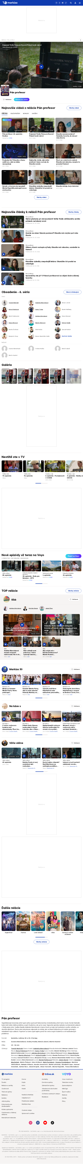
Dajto (24, 1082)
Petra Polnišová (22, 1051)
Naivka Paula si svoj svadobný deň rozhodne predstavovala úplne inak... (30, 764)
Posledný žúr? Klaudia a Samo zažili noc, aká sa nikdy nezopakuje (13, 162)
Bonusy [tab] (26, 113)
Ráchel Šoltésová (45, 1060)
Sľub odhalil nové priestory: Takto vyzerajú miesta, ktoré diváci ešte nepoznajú (29, 653)
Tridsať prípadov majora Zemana (30, 573)
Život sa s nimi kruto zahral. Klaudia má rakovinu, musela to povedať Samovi (68, 162)
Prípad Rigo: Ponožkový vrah (71, 723)
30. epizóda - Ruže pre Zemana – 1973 (31, 577)
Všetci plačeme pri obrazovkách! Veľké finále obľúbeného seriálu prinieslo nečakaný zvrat (53, 220)
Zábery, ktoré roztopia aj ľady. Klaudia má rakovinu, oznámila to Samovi (53, 248)
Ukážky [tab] (35, 113)
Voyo (10, 138)
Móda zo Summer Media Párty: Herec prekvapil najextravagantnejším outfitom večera (10, 691)
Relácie (4, 40)
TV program (6, 1079)
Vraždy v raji (49, 474)
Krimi (23, 1085)
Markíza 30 (15, 669)
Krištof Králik (41, 1055)
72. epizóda (28, 476)
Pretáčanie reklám (28, 1101)
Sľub (7, 626)
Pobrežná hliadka (68, 573)
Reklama (4, 1095)
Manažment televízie (9, 1118)
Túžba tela (5, 474)
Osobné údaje (27, 1110)
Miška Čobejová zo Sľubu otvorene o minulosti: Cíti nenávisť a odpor (21, 629)
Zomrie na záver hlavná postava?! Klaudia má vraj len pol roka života (52, 234)
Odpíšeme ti (26, 1098)
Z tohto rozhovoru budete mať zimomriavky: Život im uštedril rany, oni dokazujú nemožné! (10, 727)
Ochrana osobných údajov (51, 1094)
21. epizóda (67, 575)
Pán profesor (11, 40)
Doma (24, 1079)
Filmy (63, 1101)
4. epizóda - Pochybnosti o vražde (54, 477)
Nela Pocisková (48, 1062)
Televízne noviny (67, 1082)
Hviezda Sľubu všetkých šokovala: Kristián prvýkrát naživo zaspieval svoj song (60, 628)
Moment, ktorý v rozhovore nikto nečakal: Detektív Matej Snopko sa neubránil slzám (69, 727)
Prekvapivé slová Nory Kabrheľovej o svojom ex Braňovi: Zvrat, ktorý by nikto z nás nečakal (71, 691)
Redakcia (45, 1097)
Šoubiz (4, 1082)
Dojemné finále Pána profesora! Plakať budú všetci (22, 45)
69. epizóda (6, 762)
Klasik (24, 1088)
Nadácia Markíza (27, 1095)
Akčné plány (6, 1101)
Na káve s (15, 706)
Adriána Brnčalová (38, 1053)
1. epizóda (47, 575)
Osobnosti (5, 1088)
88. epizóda (6, 575)
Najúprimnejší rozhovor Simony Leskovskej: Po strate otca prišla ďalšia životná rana (51, 727)
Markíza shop (26, 1104)
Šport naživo (66, 1092)
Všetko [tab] (4, 113)
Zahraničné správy (48, 1085)
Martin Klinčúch (24, 1055)
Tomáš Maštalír (17, 1048)
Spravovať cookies (28, 1113)
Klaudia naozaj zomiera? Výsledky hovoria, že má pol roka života (66, 136)
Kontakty (45, 1079)
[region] (41, 114)
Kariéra (4, 1098)
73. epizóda (6, 476)
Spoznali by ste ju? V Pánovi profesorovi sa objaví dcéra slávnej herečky (52, 277)
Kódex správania (7, 1109)
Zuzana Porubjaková (63, 1062)
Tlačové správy (7, 1092)
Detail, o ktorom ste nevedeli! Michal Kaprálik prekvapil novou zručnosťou (14, 188)
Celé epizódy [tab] (15, 113)
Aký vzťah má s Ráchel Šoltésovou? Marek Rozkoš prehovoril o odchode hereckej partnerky (51, 653)
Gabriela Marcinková (41, 1048)
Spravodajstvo (67, 1085)
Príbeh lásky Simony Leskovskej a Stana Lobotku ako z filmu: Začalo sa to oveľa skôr (30, 727)
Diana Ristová (73, 1053)
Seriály (64, 1098)
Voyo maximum (67, 1079)
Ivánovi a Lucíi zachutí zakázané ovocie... (71, 763)
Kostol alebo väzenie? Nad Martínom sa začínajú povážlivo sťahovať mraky (51, 764)
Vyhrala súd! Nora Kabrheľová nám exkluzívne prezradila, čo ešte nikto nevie (51, 691)
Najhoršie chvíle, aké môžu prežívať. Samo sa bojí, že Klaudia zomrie (39, 162)
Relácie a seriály (7, 1085)
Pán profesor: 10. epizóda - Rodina (12, 135)
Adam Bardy (63, 1060)
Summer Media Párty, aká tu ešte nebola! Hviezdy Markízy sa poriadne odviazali (31, 691)
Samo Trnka (39, 1051)
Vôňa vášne (6, 573)
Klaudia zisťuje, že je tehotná (67, 186)
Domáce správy (47, 1082)
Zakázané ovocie (48, 573)
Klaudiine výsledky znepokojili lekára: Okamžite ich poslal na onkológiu (40, 188)
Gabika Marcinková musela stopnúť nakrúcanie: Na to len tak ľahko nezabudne (12, 653)
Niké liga (65, 1088)
